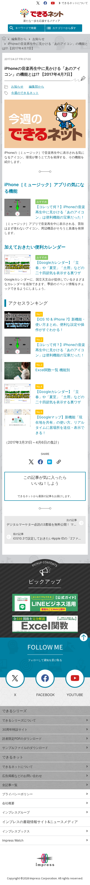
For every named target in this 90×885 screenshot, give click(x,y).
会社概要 (8, 803)
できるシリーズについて (19, 720)
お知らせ (38, 39)
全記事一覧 (9, 785)
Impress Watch (12, 840)
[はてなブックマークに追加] (49, 461)
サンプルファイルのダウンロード (25, 748)
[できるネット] (4, 39)
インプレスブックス (16, 831)
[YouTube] (53, 3)
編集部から (19, 39)
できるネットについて (75, 3)
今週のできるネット (25, 93)
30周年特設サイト (15, 729)
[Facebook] (45, 3)
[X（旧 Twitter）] (38, 3)
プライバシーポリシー (17, 794)
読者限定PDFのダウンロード (22, 738)
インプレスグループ (16, 812)
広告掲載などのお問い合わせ (22, 776)
